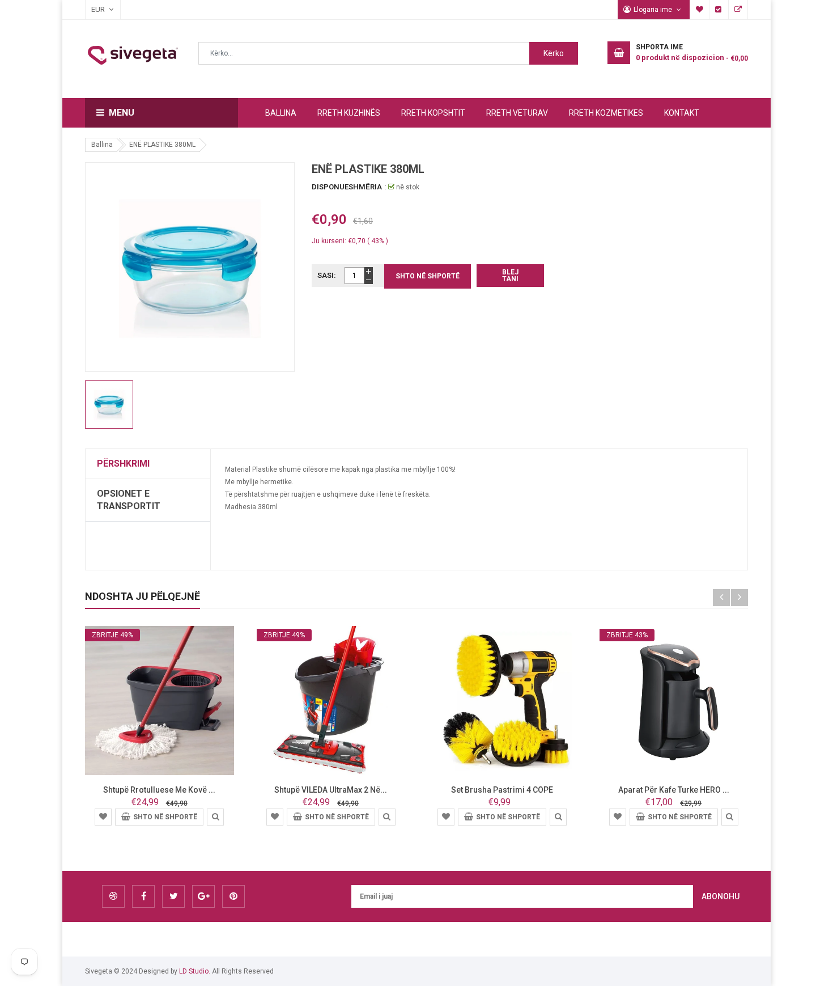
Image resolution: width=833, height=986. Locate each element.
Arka (719, 9)
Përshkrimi (123, 463)
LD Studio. (194, 971)
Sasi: (326, 275)
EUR (92, 9)
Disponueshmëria (347, 187)
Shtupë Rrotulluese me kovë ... (159, 789)
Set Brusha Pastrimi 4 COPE (502, 789)
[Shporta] (103, 816)
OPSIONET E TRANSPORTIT (128, 499)
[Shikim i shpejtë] (215, 816)
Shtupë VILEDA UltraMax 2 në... (330, 789)
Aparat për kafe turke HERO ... (673, 789)
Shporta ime (699, 9)
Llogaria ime (654, 10)
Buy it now (510, 276)
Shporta (738, 9)
